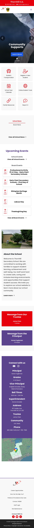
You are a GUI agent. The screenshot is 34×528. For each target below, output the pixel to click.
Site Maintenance (17, 509)
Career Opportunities (17, 490)
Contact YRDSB (17, 501)
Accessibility (27, 525)
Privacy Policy (7, 525)
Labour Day (19, 202)
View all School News (16, 137)
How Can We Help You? (17, 494)
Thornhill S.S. (17, 1)
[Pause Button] (17, 58)
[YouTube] (17, 516)
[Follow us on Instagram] (19, 366)
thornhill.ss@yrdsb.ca (23, 4)
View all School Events (16, 159)
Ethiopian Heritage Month (19, 192)
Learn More (17, 54)
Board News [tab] (17, 125)
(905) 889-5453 (10, 4)
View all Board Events (16, 218)
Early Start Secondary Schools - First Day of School (19, 182)
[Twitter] (13, 516)
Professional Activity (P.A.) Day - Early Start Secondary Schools (19, 172)
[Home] (3, 9)
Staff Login (17, 505)
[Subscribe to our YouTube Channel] (15, 366)
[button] (2, 38)
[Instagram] (20, 516)
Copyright (14, 525)
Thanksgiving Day (19, 211)
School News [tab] (17, 121)
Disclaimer (20, 525)
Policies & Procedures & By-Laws (17, 498)
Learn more (8, 295)
